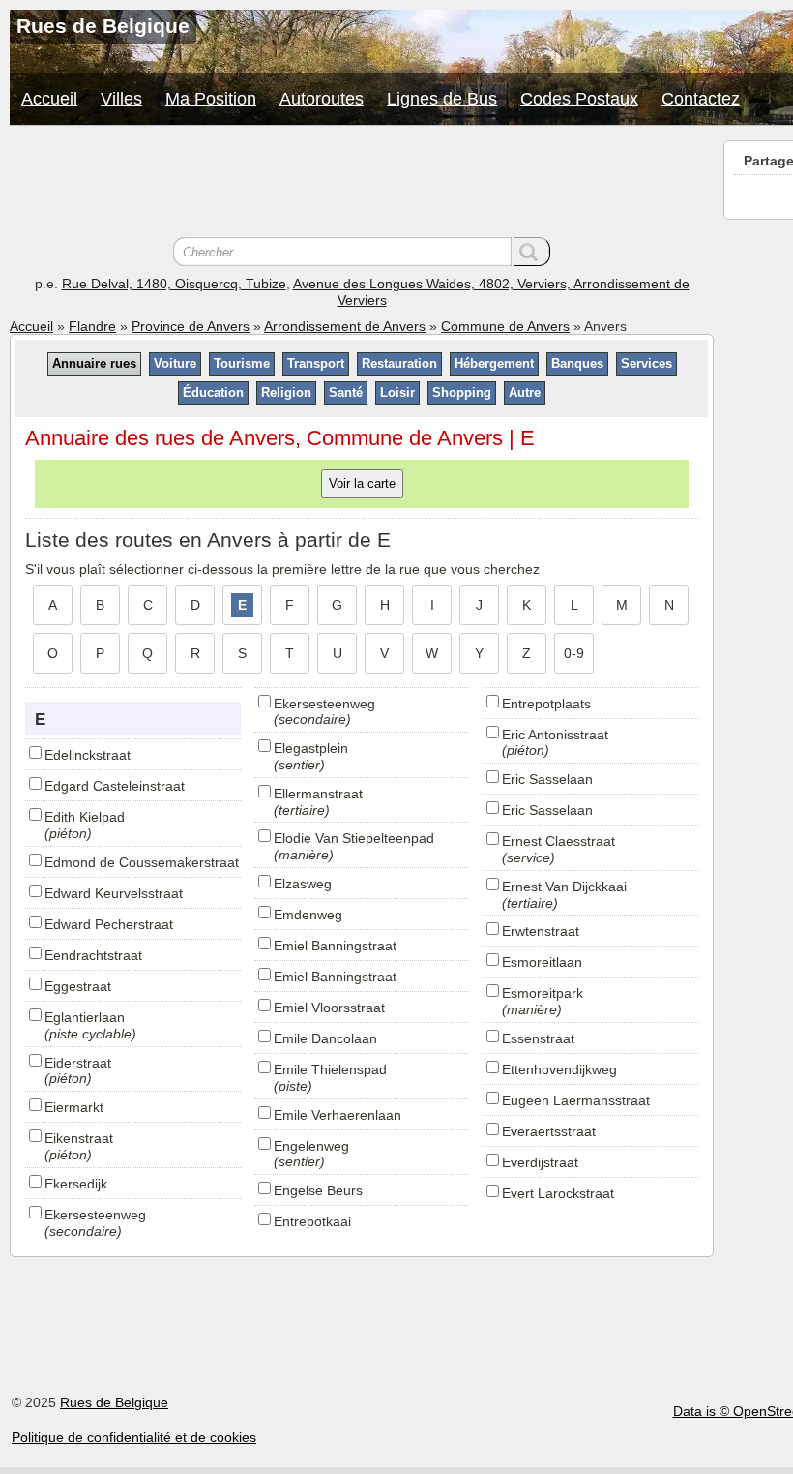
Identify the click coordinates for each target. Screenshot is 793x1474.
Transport (315, 363)
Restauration (399, 363)
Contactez (700, 98)
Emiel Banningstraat (335, 945)
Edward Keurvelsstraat (113, 893)
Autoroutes (321, 98)
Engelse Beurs (318, 1190)
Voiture (175, 363)
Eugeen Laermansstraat (576, 1100)
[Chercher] (532, 251)
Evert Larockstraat (558, 1193)
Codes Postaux (579, 98)
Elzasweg (303, 883)
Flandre (92, 326)
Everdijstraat (540, 1162)
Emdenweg (308, 914)
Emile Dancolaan (325, 1038)
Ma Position (210, 98)
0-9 (574, 653)
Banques (577, 363)
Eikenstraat (78, 1138)
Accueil (49, 98)
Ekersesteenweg (95, 1214)
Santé (346, 392)
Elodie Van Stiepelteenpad (354, 838)
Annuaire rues (94, 363)
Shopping (461, 392)
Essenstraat (538, 1038)
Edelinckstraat (87, 755)
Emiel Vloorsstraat (329, 1007)
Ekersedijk (75, 1183)
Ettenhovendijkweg (559, 1069)
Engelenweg (311, 1146)
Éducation (213, 392)
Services (646, 363)
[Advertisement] (362, 183)
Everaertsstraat (549, 1131)
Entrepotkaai (312, 1221)
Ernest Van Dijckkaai (564, 886)
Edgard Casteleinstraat (114, 786)
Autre (525, 392)
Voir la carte (362, 483)
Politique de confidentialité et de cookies (134, 1437)
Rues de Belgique (114, 1402)
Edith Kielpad (84, 817)
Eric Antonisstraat (555, 734)
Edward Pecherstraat (108, 924)
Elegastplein (311, 748)
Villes (121, 98)
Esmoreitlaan (542, 962)
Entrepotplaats (546, 703)
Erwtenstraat (540, 931)
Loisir (397, 392)
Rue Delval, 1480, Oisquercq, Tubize (174, 283)
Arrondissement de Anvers (345, 326)
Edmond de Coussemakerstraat (141, 862)
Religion (286, 392)
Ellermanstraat (318, 793)
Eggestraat (77, 986)
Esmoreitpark (542, 993)
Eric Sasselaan (547, 779)
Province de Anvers (191, 326)
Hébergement (494, 363)
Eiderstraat (77, 1062)
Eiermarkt (73, 1107)
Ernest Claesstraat (558, 841)
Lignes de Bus (442, 98)
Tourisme (242, 363)
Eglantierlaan (84, 1017)
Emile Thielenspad (330, 1069)
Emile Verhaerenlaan (337, 1115)
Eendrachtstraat (93, 955)
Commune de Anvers (505, 326)
